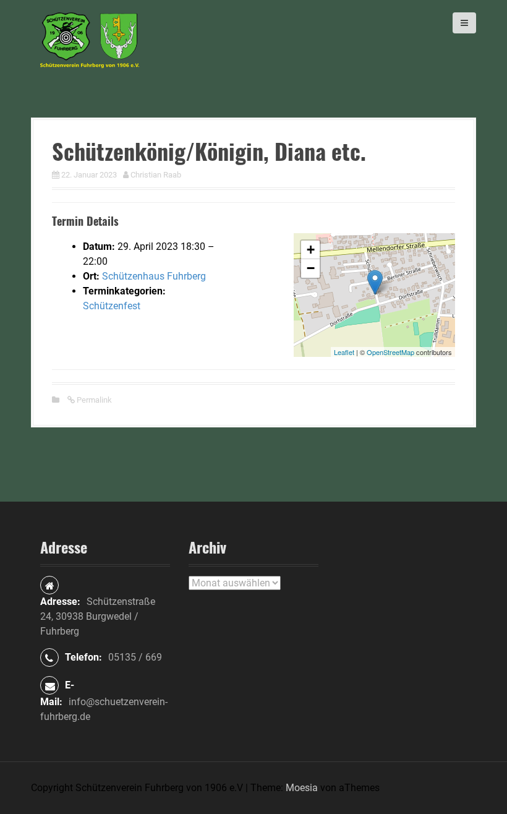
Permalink (93, 400)
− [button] (311, 268)
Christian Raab (155, 174)
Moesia (302, 788)
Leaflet (344, 352)
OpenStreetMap (390, 352)
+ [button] (311, 249)
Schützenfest (111, 306)
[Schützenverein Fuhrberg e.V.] (89, 39)
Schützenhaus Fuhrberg (154, 276)
